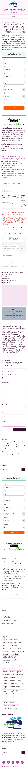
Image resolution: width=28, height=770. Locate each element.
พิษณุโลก (15, 660)
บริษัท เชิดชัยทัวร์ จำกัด (10, 657)
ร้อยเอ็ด (16, 666)
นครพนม (6, 654)
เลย (23, 677)
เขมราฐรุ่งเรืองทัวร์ (17, 674)
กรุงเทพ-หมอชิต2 (19, 642)
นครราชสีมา (14, 654)
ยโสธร (5, 666)
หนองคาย (12, 671)
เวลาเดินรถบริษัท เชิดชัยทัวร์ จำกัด (13, 683)
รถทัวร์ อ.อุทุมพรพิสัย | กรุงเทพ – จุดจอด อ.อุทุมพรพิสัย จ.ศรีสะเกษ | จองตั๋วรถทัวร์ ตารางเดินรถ (13, 564)
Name (4, 404)
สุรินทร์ (5, 671)
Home (4, 614)
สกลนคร (13, 669)
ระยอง (10, 666)
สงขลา (19, 669)
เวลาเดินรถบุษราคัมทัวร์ (10, 691)
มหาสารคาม (15, 663)
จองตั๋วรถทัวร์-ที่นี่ (7, 617)
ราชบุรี (22, 362)
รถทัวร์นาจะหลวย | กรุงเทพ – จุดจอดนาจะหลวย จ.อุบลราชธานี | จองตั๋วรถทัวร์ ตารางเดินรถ (14, 595)
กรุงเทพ (5, 636)
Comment (5, 382)
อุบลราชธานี (6, 674)
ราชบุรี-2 (6, 364)
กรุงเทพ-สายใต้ (7, 642)
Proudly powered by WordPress (10, 766)
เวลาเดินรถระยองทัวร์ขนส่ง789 (12, 694)
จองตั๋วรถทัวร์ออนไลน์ (14, 9)
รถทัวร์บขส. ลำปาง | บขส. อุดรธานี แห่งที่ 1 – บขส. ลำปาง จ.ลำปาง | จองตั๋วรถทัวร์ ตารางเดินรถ (13, 578)
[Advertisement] (14, 295)
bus (14, 22)
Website (4, 421)
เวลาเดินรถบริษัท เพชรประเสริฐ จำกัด (12, 687)
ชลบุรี (14, 648)
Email (4, 413)
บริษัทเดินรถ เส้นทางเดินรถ (10, 620)
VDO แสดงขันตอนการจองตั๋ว (10, 627)
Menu (14, 16)
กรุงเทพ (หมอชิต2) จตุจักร (10, 639)
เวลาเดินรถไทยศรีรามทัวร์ (10, 705)
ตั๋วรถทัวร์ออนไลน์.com (8, 733)
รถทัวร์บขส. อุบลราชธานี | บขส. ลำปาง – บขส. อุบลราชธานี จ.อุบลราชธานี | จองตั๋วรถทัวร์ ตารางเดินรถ (13, 571)
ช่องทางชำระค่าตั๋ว (7, 623)
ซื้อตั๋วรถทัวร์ (6, 651)
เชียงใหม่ (5, 677)
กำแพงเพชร (7, 362)
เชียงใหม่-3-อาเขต (15, 677)
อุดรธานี (19, 671)
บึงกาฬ (20, 657)
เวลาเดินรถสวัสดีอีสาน (9, 700)
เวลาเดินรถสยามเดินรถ (9, 697)
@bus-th (21, 124)
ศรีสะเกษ (5, 669)
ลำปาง (22, 666)
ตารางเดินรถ (7, 360)
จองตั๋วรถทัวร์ (15, 362)
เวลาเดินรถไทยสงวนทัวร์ (10, 708)
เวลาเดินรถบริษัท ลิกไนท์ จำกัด (12, 680)
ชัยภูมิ (19, 648)
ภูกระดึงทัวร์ (6, 663)
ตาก (13, 651)
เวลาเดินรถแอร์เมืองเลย (9, 703)
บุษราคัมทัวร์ (6, 660)
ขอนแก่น (14, 645)
